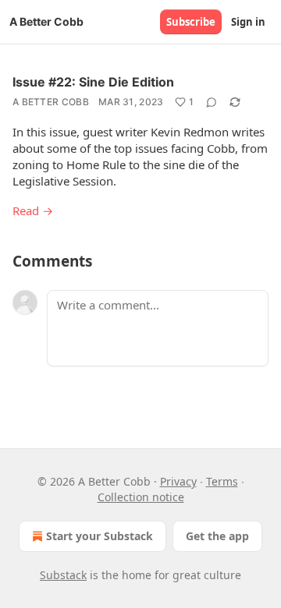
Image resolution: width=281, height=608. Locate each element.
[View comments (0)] (211, 102)
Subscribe (190, 22)
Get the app (217, 535)
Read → (32, 210)
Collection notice (141, 497)
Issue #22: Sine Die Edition (93, 82)
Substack (63, 574)
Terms (222, 481)
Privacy (178, 481)
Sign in (248, 22)
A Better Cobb (50, 102)
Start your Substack (99, 535)
